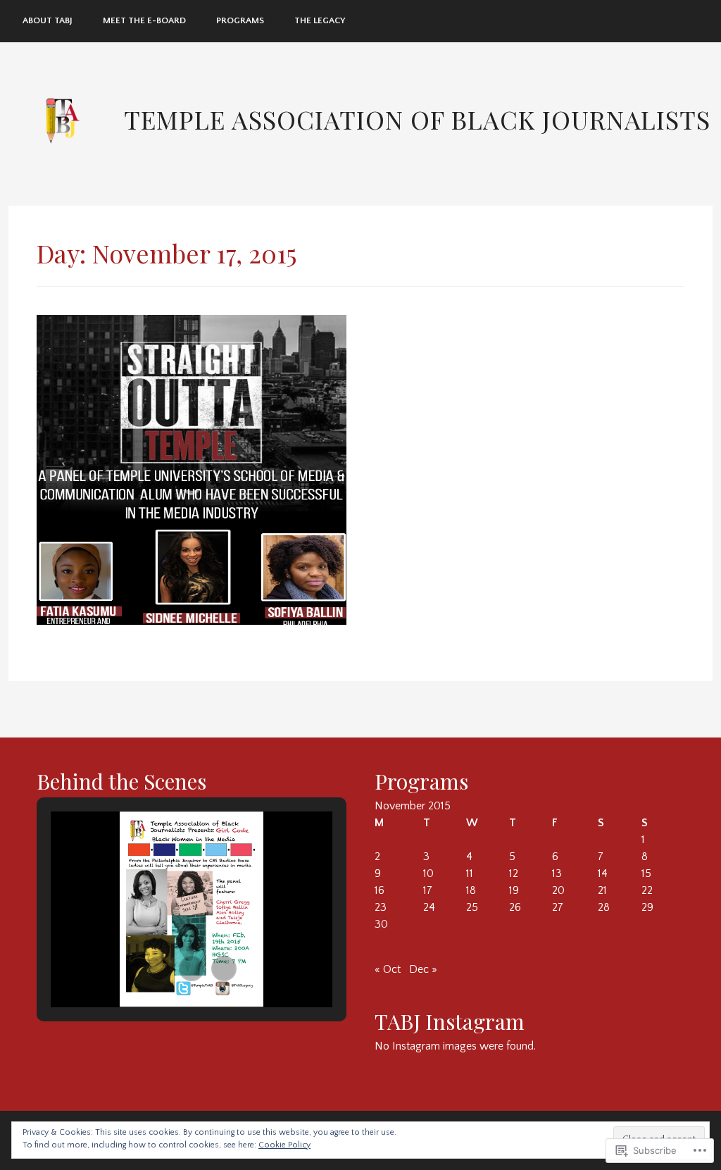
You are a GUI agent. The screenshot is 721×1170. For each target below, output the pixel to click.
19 (514, 890)
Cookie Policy (284, 1145)
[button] (159, 968)
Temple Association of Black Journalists (417, 119)
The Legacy (319, 20)
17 (427, 890)
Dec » (423, 969)
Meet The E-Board (144, 20)
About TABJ (48, 20)
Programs (240, 20)
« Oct (388, 969)
